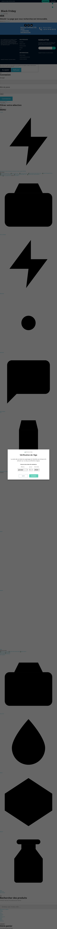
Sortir (23, 476)
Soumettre (33, 476)
